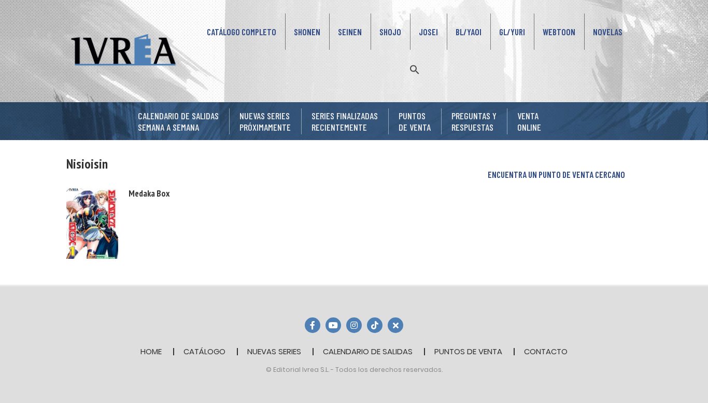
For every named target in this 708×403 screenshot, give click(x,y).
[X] (395, 325)
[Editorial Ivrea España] (123, 50)
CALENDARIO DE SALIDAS (368, 351)
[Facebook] (312, 325)
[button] (414, 68)
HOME (151, 351)
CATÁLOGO (204, 351)
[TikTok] (375, 325)
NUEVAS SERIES (274, 351)
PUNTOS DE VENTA (468, 351)
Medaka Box (149, 193)
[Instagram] (354, 325)
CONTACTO (546, 351)
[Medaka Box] (92, 222)
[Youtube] (333, 325)
